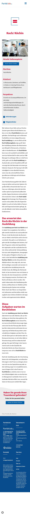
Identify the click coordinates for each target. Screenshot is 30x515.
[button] (14, 116)
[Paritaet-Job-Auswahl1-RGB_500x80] (7, 3)
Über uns (18, 463)
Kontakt (18, 460)
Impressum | (19, 466)
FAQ (17, 458)
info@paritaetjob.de (8, 460)
